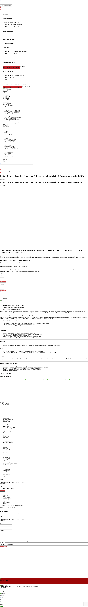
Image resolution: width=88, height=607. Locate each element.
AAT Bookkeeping (7, 18)
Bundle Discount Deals (8, 72)
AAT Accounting (7, 47)
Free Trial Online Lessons (9, 62)
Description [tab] (5, 298)
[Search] (0, 7)
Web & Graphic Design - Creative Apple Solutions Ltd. (11, 507)
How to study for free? (9, 39)
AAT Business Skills (8, 31)
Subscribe (2, 490)
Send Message (3, 546)
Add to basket (3, 281)
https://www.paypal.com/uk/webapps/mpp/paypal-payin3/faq (28, 271)
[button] (45, 14)
